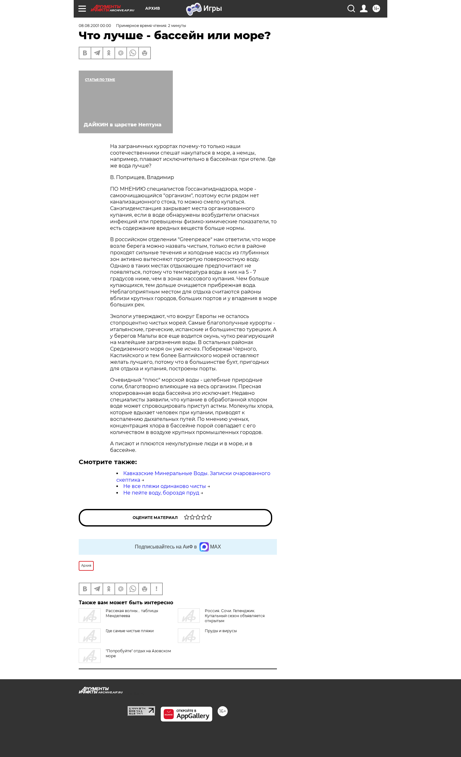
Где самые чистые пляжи (130, 630)
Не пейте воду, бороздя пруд (161, 493)
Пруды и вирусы (221, 630)
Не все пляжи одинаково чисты (164, 486)
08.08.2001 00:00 (95, 25)
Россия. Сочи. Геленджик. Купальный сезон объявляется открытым (235, 615)
